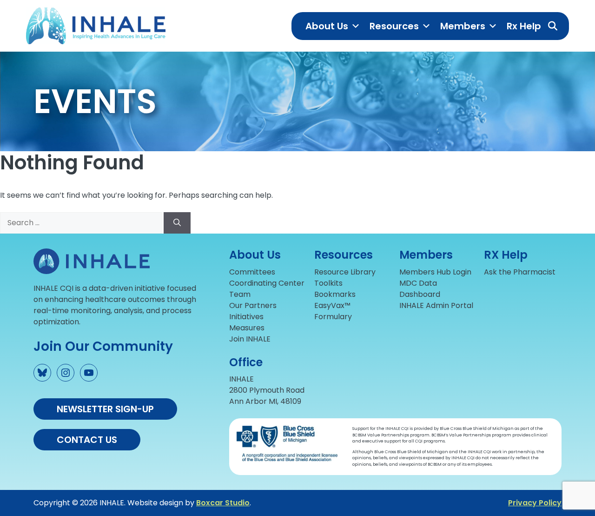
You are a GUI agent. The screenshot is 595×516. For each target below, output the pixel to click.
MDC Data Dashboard (419, 289)
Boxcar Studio (223, 502)
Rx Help (524, 26)
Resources (394, 26)
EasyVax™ (332, 305)
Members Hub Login (435, 272)
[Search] (177, 223)
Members (462, 26)
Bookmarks (335, 294)
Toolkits (328, 283)
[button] (553, 26)
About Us (326, 26)
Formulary (333, 316)
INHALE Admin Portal (436, 305)
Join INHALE (250, 339)
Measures (246, 327)
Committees (252, 272)
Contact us (87, 439)
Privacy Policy (535, 502)
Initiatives (246, 316)
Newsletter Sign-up (105, 408)
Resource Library (345, 272)
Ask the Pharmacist (519, 272)
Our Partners (253, 305)
